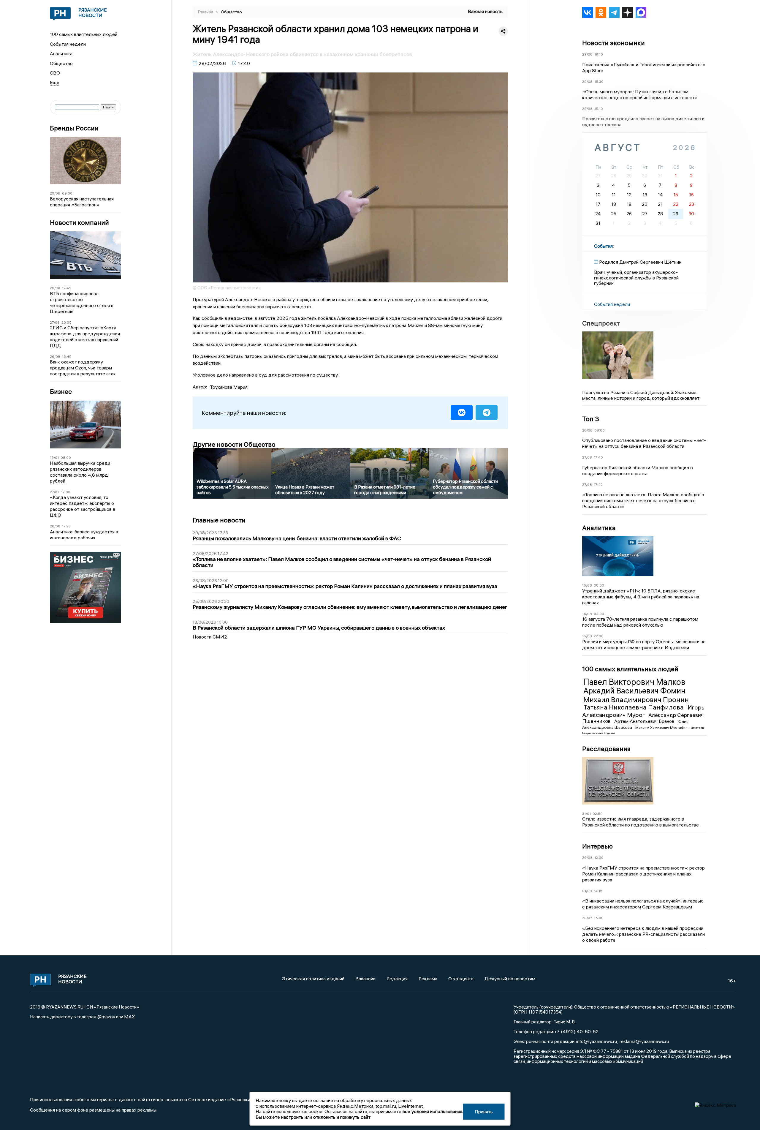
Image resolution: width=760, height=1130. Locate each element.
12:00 (599, 857)
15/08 (587, 636)
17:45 (598, 457)
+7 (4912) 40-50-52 (576, 1031)
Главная (206, 12)
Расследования (606, 749)
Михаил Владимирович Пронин (636, 699)
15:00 (599, 918)
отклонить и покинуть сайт (341, 1117)
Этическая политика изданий (313, 979)
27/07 (54, 492)
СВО (55, 73)
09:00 (67, 193)
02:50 (598, 813)
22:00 (599, 636)
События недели (68, 44)
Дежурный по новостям (509, 979)
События (603, 246)
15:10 (598, 108)
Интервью (597, 846)
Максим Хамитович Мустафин (661, 727)
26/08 (55, 356)
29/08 (55, 193)
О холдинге (461, 979)
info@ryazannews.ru (596, 1041)
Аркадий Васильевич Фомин (634, 691)
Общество (61, 63)
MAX (129, 1017)
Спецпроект (601, 323)
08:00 (66, 457)
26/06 (55, 526)
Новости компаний (79, 222)
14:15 (598, 891)
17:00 (65, 492)
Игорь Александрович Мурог (643, 711)
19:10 (598, 54)
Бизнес (61, 391)
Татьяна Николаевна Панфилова (634, 707)
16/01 (54, 457)
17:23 (66, 526)
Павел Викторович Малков (634, 682)
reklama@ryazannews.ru (644, 1041)
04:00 (599, 613)
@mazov (106, 1017)
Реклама (428, 979)
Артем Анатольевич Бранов (644, 721)
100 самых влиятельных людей (83, 34)
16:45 (67, 356)
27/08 (55, 322)
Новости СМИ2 (210, 637)
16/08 (587, 585)
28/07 (587, 918)
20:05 (66, 322)
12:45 (66, 288)
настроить (292, 1117)
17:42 (598, 484)
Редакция (397, 979)
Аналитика (61, 53)
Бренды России (74, 128)
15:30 (599, 81)
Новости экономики (613, 43)
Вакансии (365, 979)
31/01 (586, 813)
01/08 (587, 891)
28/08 (55, 288)
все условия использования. (433, 1111)
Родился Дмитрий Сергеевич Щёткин (640, 262)
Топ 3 (590, 419)
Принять (484, 1112)
